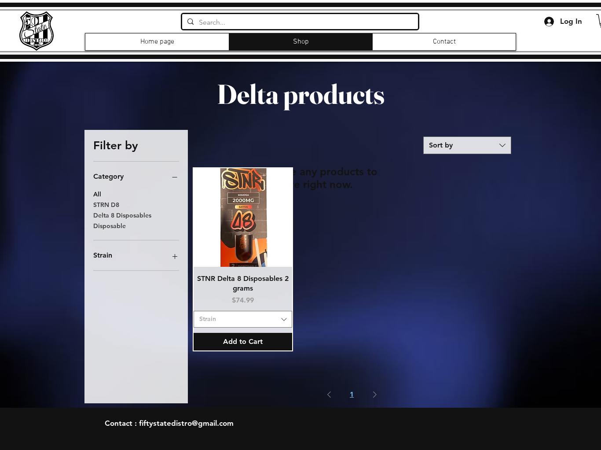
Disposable (109, 226)
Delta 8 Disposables (122, 215)
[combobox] (467, 145)
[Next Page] (375, 394)
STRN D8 (106, 205)
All (97, 194)
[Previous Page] (329, 394)
